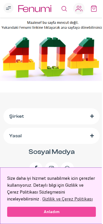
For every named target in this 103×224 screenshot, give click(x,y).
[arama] (64, 8)
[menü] (9, 8)
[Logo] (34, 8)
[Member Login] (79, 8)
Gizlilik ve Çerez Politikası (67, 199)
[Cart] (94, 8)
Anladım (52, 211)
